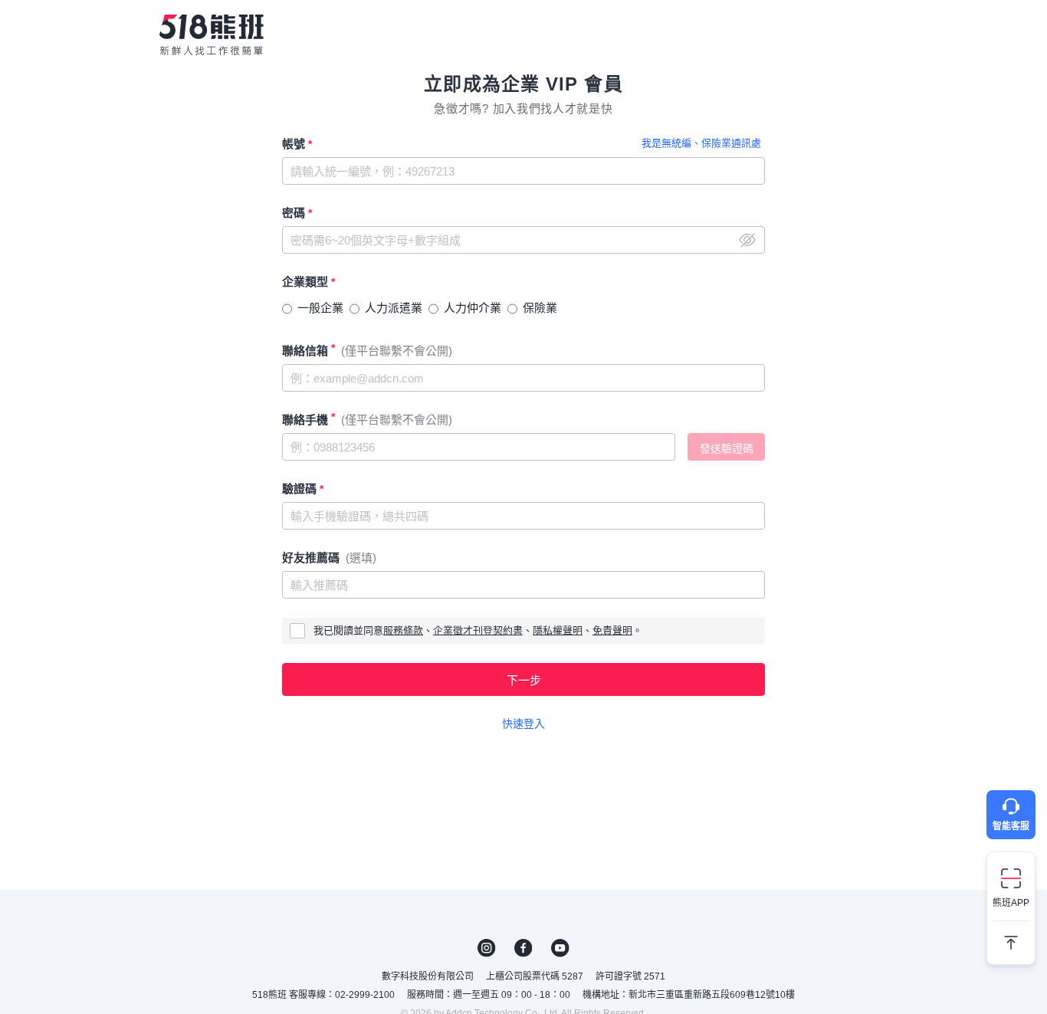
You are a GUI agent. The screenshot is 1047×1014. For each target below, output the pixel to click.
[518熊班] (211, 34)
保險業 (540, 307)
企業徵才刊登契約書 (478, 630)
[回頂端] (1011, 936)
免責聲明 (612, 630)
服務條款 (403, 630)
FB (523, 948)
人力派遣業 (393, 307)
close (747, 240)
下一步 (524, 680)
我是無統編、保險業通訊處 (701, 143)
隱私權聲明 (558, 630)
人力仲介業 (472, 307)
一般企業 (320, 307)
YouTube (560, 948)
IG (487, 948)
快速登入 (523, 723)
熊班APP (1011, 903)
